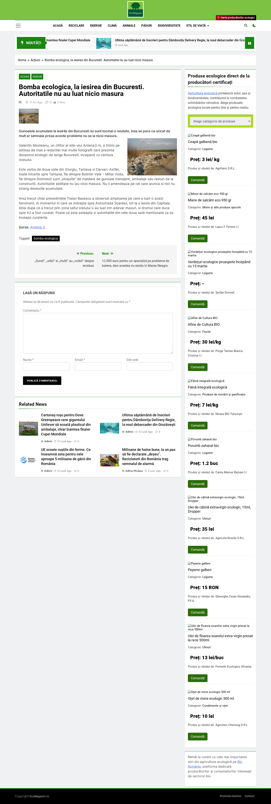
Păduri (146, 25)
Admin (48, 441)
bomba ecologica (46, 238)
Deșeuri (37, 76)
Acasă (58, 25)
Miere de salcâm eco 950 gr (209, 200)
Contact (250, 796)
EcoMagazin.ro (39, 796)
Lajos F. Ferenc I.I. (227, 227)
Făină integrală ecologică (207, 387)
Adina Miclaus (134, 471)
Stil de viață (196, 25)
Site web (132, 360)
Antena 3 (37, 227)
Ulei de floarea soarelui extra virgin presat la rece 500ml (220, 638)
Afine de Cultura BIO (204, 324)
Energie (96, 25)
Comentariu (32, 310)
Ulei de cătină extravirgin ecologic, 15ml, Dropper (219, 509)
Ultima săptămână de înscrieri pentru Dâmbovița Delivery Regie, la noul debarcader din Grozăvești (167, 40)
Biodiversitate (169, 25)
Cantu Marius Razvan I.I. (231, 472)
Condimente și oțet (215, 705)
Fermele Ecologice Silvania (233, 666)
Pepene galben (199, 570)
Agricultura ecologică (202, 93)
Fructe (206, 331)
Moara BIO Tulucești (228, 414)
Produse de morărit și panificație (223, 394)
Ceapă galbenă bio (202, 142)
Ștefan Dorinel (224, 292)
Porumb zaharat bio (203, 446)
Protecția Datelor (230, 796)
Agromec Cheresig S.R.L (231, 725)
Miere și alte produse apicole (221, 207)
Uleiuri (206, 518)
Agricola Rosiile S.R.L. (230, 538)
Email (80, 360)
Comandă (198, 180)
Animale (129, 25)
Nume (28, 360)
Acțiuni (24, 76)
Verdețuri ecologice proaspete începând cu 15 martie (219, 264)
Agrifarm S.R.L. (225, 168)
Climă (112, 25)
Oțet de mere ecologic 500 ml (211, 698)
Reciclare (76, 25)
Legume (207, 149)
